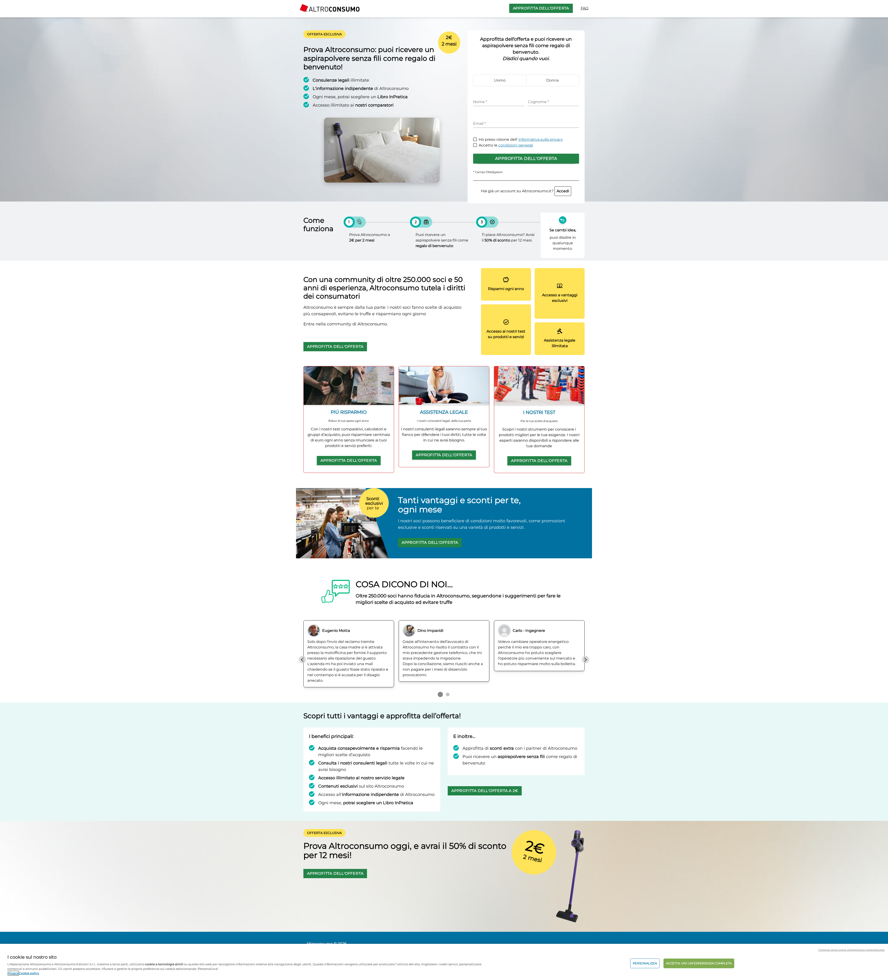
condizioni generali (515, 145)
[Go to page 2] (448, 694)
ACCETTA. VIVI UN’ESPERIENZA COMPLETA (699, 963)
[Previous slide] (302, 659)
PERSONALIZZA (645, 963)
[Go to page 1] (440, 694)
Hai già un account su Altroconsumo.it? (525, 191)
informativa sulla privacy (540, 139)
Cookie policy (29, 973)
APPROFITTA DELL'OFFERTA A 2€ (484, 791)
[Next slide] (585, 659)
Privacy (12, 973)
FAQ (584, 8)
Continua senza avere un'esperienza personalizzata (851, 949)
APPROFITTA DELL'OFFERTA (541, 8)
